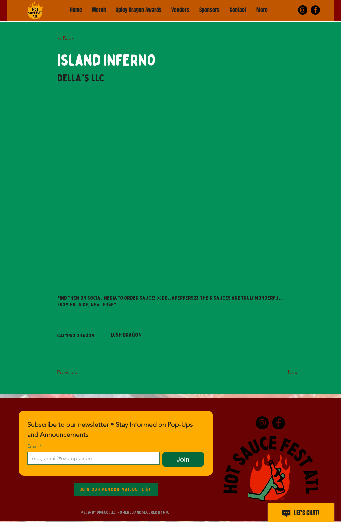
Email (34, 446)
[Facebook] (315, 10)
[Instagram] (302, 10)
